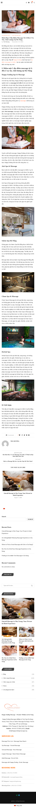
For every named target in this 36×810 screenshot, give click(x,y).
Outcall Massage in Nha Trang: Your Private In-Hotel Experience (17, 622)
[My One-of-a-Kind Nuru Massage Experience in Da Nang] (9, 651)
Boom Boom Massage (19, 754)
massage (23, 100)
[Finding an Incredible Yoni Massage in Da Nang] (26, 651)
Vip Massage (5, 745)
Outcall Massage (15, 745)
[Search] (34, 2)
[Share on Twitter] (24, 435)
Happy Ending (17, 60)
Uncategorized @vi (18, 689)
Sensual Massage (7, 749)
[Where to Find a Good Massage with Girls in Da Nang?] (26, 632)
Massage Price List (7, 741)
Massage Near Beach (20, 741)
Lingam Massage (7, 754)
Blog (18, 674)
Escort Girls (14, 758)
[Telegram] (29, 2)
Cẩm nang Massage (18, 678)
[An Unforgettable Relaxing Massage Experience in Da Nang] (9, 632)
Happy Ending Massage (9, 719)
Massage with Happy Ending (10, 762)
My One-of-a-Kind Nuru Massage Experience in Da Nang (9, 659)
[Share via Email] (29, 435)
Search (4, 516)
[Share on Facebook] (22, 435)
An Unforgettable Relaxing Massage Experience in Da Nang (8, 640)
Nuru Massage (17, 749)
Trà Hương (6, 41)
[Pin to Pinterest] (26, 435)
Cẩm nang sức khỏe (18, 682)
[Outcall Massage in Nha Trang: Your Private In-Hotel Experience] (18, 481)
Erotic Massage (23, 762)
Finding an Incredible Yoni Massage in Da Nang (15, 555)
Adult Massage (6, 758)
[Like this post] (19, 435)
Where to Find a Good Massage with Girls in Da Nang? (17, 544)
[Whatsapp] (26, 2)
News (18, 686)
